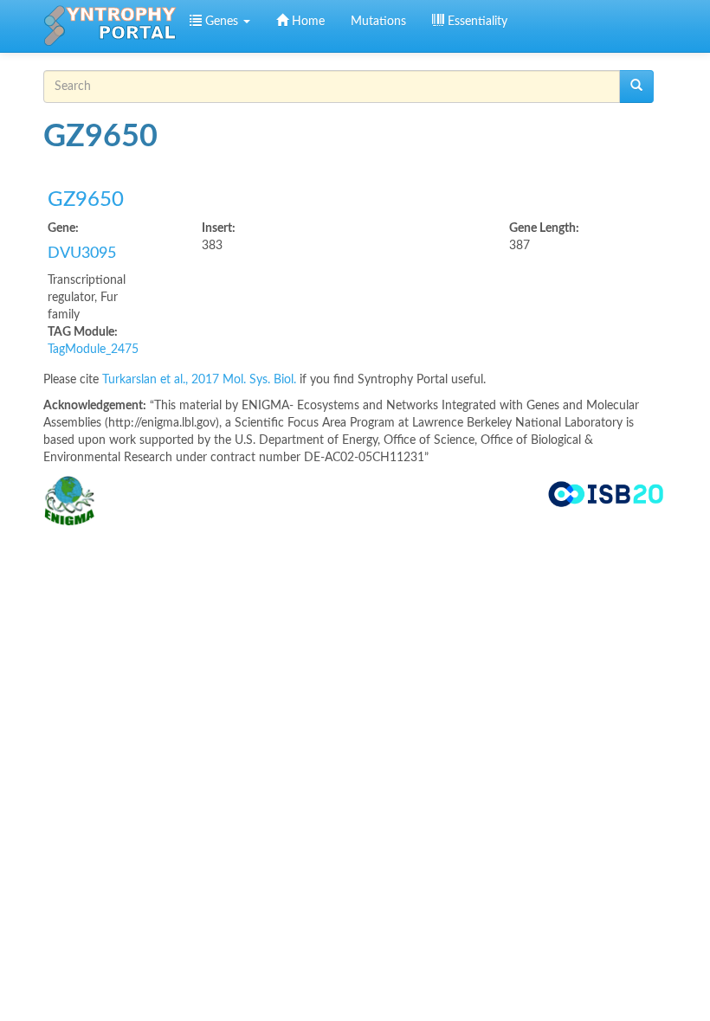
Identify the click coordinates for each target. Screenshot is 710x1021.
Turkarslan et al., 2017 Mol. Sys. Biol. (201, 380)
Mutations (378, 22)
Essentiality (475, 22)
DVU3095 (82, 253)
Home (306, 22)
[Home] (110, 26)
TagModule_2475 (93, 350)
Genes (222, 22)
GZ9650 (86, 199)
